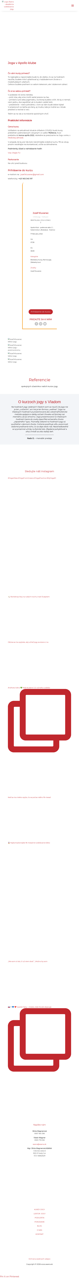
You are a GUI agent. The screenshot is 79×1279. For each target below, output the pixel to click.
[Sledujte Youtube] (45, 324)
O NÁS (39, 1230)
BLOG (39, 1226)
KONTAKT (39, 1234)
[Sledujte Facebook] (36, 324)
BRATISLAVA (35, 220)
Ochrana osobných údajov (39, 1259)
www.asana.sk (47, 1264)
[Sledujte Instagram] (40, 324)
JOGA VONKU (45, 220)
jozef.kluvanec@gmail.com (32, 174)
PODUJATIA (39, 1218)
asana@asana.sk (39, 1144)
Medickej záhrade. (16, 138)
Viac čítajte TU (14, 153)
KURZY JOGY (39, 1209)
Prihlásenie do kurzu (41, 312)
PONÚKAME (39, 1222)
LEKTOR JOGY (39, 1214)
